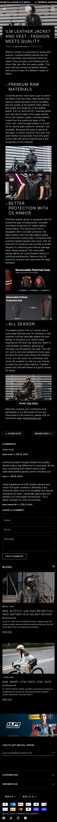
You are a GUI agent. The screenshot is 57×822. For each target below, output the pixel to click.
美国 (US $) (28, 796)
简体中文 (9, 796)
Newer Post (43, 433)
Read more (7, 632)
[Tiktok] (11, 818)
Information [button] (9, 784)
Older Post (13, 433)
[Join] (52, 752)
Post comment (14, 556)
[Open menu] (7, 8)
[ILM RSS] (54, 566)
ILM (7, 814)
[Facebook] (3, 818)
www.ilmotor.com (32, 418)
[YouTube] (25, 818)
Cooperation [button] (10, 775)
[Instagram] (18, 818)
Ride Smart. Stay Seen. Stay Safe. (27, 681)
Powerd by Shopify (27, 814)
